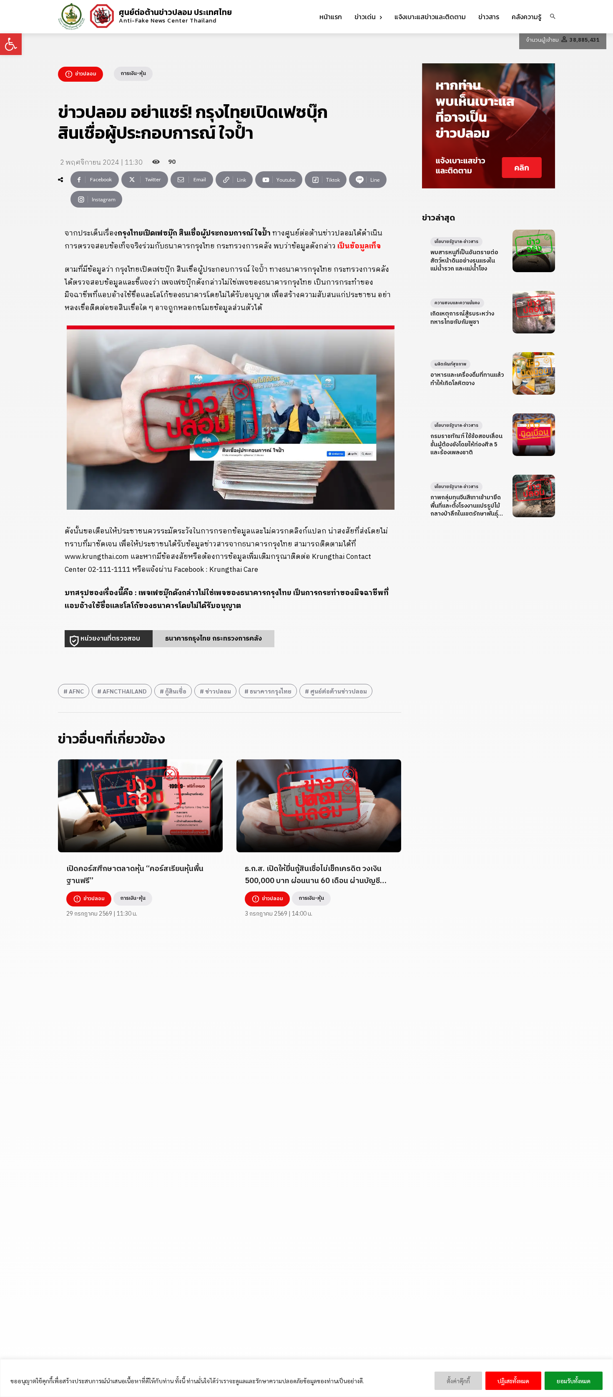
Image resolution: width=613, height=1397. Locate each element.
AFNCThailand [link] (124, 691)
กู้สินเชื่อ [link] (175, 691)
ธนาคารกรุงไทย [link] (270, 691)
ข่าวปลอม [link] (218, 691)
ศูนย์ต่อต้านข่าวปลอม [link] (338, 691)
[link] (11, 44)
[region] (306, 1378)
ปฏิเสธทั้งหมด (513, 1380)
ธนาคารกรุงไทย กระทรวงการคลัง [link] (213, 638)
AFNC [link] (76, 691)
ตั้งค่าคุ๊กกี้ (458, 1380)
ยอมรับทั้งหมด (573, 1380)
